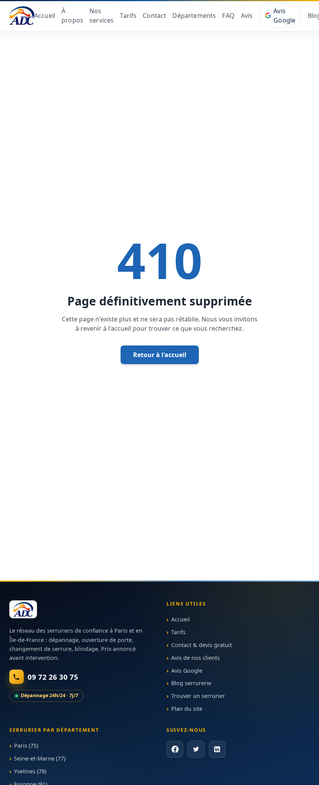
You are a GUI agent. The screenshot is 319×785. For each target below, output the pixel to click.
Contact (154, 15)
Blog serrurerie (191, 683)
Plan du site (186, 708)
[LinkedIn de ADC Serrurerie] (217, 749)
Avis (247, 15)
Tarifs (128, 15)
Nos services (101, 15)
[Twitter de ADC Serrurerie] (196, 749)
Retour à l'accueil (159, 355)
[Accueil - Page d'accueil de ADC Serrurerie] (23, 609)
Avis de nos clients (195, 657)
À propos (72, 15)
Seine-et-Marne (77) (39, 758)
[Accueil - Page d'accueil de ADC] (21, 15)
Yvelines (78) (30, 771)
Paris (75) (26, 746)
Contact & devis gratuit (201, 645)
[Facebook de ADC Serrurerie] (175, 749)
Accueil (44, 15)
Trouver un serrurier (198, 696)
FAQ (228, 15)
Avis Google (284, 15)
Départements (194, 15)
